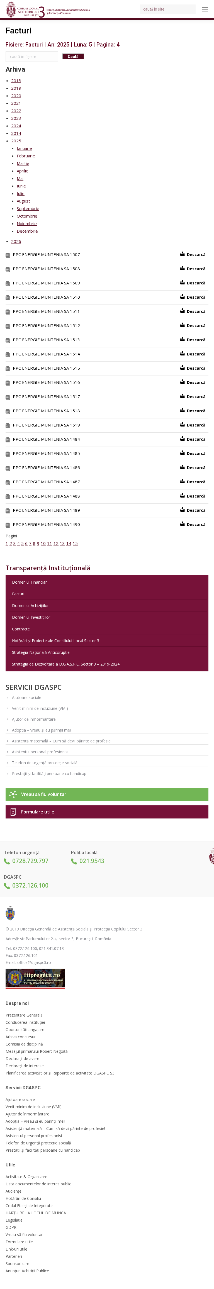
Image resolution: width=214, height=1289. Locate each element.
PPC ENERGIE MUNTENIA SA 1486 (46, 467)
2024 (16, 125)
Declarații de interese (25, 1065)
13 (62, 543)
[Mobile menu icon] (204, 9)
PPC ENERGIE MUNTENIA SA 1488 (46, 496)
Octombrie (27, 216)
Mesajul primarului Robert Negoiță (37, 1051)
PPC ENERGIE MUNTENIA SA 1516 (46, 382)
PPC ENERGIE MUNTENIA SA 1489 (46, 510)
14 (68, 543)
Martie (23, 163)
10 (43, 543)
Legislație (14, 1220)
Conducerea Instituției (25, 1022)
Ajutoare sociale (26, 697)
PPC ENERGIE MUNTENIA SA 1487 (46, 481)
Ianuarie (24, 148)
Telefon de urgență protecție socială (44, 762)
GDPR (11, 1227)
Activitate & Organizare (26, 1176)
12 (56, 543)
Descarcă (196, 254)
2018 (16, 80)
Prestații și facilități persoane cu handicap (49, 773)
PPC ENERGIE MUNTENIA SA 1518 (46, 410)
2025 (16, 140)
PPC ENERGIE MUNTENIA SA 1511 (46, 311)
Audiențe (13, 1191)
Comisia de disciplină (24, 1044)
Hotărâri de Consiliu (23, 1198)
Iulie (21, 193)
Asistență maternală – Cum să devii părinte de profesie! (61, 741)
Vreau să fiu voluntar (43, 794)
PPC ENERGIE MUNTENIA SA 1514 (46, 354)
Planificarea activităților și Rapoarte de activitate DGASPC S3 (60, 1073)
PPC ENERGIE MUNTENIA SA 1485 (46, 453)
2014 (16, 133)
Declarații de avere (22, 1058)
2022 (16, 110)
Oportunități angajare (25, 1029)
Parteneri (14, 1256)
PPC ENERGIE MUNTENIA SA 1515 (46, 368)
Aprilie (22, 171)
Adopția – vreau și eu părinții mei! (42, 730)
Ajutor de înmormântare (34, 719)
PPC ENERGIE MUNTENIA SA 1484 (46, 439)
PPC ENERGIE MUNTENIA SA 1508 (46, 268)
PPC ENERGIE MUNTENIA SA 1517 (46, 396)
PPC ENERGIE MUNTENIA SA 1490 (46, 524)
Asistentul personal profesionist (40, 751)
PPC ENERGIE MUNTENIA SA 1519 (46, 425)
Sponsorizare (17, 1263)
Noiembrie (27, 223)
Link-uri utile (16, 1249)
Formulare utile (37, 812)
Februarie (26, 156)
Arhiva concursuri (21, 1036)
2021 (16, 103)
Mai (20, 178)
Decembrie (27, 231)
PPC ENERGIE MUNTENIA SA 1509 (46, 283)
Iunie (21, 186)
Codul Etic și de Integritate (29, 1205)
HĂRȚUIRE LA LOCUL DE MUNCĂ (36, 1212)
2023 (16, 118)
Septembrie (28, 208)
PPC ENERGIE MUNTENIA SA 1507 (46, 254)
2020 (16, 95)
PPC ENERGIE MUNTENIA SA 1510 (46, 297)
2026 (16, 241)
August (23, 201)
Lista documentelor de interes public (38, 1183)
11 (49, 543)
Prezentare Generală (24, 1015)
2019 (16, 88)
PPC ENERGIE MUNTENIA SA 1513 (46, 339)
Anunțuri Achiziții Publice (27, 1270)
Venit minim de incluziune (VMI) (40, 708)
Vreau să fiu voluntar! (24, 1234)
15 (75, 543)
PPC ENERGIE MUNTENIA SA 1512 (46, 325)
